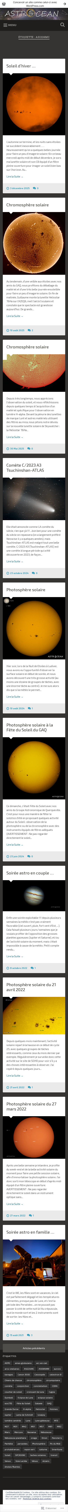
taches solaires (38, 1455)
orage (34, 1438)
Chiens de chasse (13, 1380)
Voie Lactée (21, 1461)
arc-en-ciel (41, 1363)
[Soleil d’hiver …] (34, 104)
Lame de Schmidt (24, 1415)
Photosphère (38, 1443)
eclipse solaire (45, 1397)
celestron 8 (55, 1374)
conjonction (23, 1386)
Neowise (31, 1432)
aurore (57, 1369)
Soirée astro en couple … (30, 872)
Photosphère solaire (25, 589)
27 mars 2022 (17, 1215)
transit (54, 1455)
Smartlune (57, 1449)
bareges (9, 1374)
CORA (55, 1386)
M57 (42, 1426)
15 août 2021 (17, 1335)
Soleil (7, 1455)
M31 (15, 1426)
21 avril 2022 (17, 1087)
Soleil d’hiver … (20, 65)
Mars (7, 1432)
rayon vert (29, 1449)
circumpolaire (53, 1380)
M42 (24, 1426)
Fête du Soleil (23, 1403)
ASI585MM (44, 1369)
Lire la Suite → (14, 176)
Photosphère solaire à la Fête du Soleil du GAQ (29, 727)
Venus (8, 1461)
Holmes (54, 1409)
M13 (56, 1420)
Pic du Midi (55, 1443)
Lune (28, 1420)
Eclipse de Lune (25, 1397)
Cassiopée (40, 1374)
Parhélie (9, 1443)
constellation (40, 1386)
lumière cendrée (13, 1420)
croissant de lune (35, 1392)
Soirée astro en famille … (30, 1231)
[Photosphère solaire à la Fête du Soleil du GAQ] (34, 768)
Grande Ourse (11, 1409)
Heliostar (40, 1409)
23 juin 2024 (17, 856)
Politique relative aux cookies (37, 1498)
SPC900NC (20, 1455)
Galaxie (38, 1403)
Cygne (52, 1392)
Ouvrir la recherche (62, 25)
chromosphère (34, 1380)
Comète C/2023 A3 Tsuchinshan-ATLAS (25, 467)
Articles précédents (34, 1348)
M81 (50, 1426)
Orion (44, 1438)
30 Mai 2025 (17, 448)
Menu (12, 25)
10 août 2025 (17, 330)
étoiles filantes (12, 1466)
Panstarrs (57, 1438)
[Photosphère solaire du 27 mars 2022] (34, 1137)
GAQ (49, 1403)
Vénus (35, 1461)
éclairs (46, 1461)
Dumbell (9, 1397)
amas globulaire (23, 1363)
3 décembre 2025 (19, 188)
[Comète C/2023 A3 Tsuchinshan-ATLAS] (34, 499)
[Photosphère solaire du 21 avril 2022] (34, 1015)
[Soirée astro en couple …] (34, 895)
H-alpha (27, 1409)
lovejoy (41, 1415)
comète (8, 1386)
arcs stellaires (12, 1369)
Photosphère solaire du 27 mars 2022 (31, 1106)
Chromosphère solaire (27, 204)
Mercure (18, 1432)
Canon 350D (24, 1374)
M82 (59, 1426)
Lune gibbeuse (42, 1420)
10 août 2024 (17, 708)
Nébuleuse (46, 1432)
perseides (23, 1443)
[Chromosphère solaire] (34, 243)
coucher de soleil (13, 1392)
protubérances (12, 1449)
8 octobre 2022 (18, 968)
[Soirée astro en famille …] (34, 1263)
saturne (43, 1449)
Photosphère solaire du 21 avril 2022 (31, 987)
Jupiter (8, 1415)
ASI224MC (29, 1369)
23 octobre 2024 (19, 573)
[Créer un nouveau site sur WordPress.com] (34, 4)
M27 (7, 1426)
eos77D (8, 1403)
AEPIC (7, 1363)
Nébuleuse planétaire (15, 1438)
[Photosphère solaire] (34, 628)
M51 (33, 1426)
